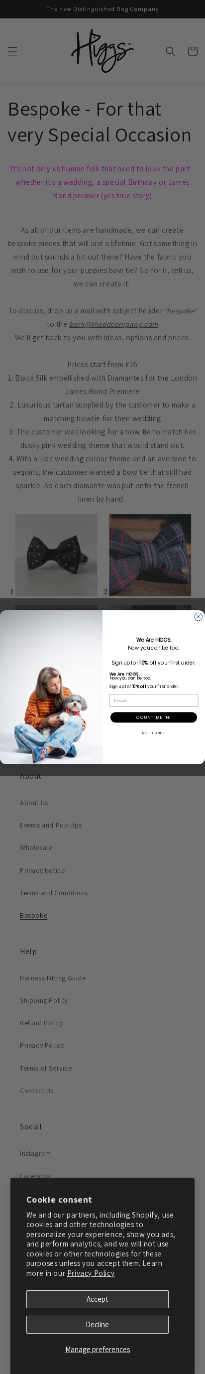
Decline (97, 1324)
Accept (97, 1299)
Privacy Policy (90, 1273)
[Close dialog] (199, 617)
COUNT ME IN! (153, 717)
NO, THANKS (153, 732)
